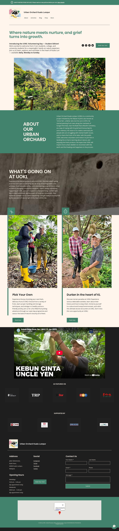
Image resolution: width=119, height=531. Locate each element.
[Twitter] (92, 45)
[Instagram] (86, 45)
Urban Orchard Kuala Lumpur (33, 444)
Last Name (92, 459)
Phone (91, 467)
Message (68, 475)
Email (67, 467)
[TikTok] (89, 45)
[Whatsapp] (83, 45)
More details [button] (61, 2)
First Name (69, 459)
